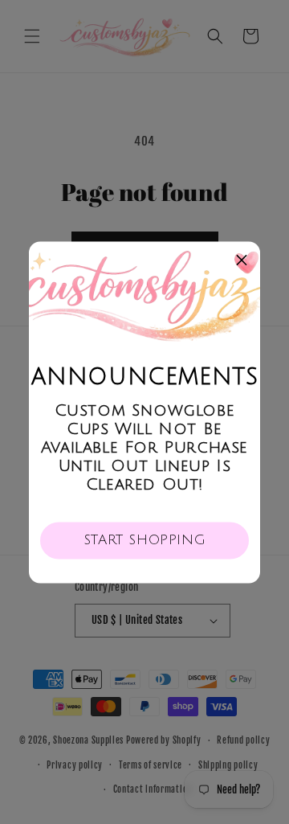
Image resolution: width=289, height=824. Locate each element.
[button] (241, 259)
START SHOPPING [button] (144, 539)
